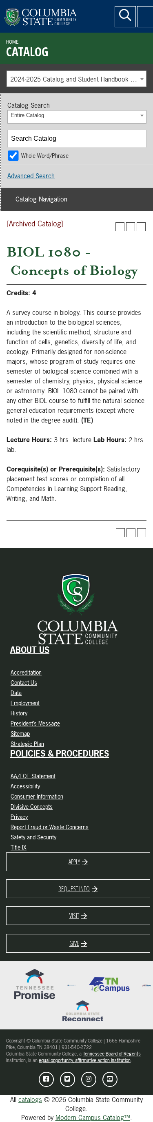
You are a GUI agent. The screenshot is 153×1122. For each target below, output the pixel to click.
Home (12, 42)
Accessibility (25, 786)
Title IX (19, 847)
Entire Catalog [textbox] (27, 115)
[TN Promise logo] (34, 984)
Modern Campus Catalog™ (92, 1117)
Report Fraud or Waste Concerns (50, 827)
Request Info (74, 888)
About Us (29, 650)
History (19, 713)
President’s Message (35, 723)
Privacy (19, 817)
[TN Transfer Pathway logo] (146, 984)
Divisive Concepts (32, 806)
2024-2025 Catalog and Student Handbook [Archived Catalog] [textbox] (78, 79)
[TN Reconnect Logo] (82, 1010)
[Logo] (55, 15)
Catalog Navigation (41, 199)
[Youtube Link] (110, 1079)
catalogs (30, 1099)
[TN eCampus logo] (109, 984)
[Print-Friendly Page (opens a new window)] (130, 226)
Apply (74, 861)
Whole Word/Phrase (45, 155)
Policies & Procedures (59, 754)
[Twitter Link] (67, 1079)
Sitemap (20, 733)
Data (16, 693)
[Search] (137, 139)
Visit (74, 915)
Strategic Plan (27, 744)
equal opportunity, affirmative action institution (85, 1060)
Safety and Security (33, 837)
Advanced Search (31, 175)
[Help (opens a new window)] (141, 226)
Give (74, 943)
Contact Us (24, 682)
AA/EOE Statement (33, 776)
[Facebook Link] (46, 1079)
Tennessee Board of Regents (112, 1054)
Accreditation (26, 672)
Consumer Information (37, 796)
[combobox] (76, 79)
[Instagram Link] (88, 1079)
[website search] (125, 16)
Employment (25, 703)
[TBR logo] (71, 984)
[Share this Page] (119, 226)
